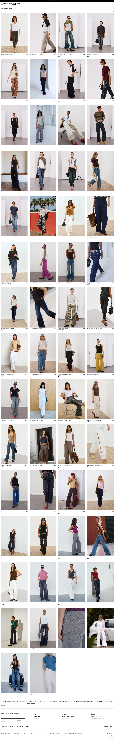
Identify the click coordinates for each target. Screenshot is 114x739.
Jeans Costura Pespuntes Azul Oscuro (36, 100)
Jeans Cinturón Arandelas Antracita (92, 54)
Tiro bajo (49, 11)
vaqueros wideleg (54, 701)
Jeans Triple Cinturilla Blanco (36, 420)
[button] (60, 4)
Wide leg (23, 11)
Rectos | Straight (32, 11)
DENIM (92, 701)
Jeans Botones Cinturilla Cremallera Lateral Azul (6, 283)
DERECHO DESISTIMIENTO (61, 733)
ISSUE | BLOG (37, 716)
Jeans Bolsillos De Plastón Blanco (7, 375)
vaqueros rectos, (71, 701)
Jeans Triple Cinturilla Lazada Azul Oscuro (7, 329)
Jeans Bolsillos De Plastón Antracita (64, 511)
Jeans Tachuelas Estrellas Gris (8, 420)
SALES (35, 718)
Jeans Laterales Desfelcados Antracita (93, 100)
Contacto (65, 718)
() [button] (104, 4)
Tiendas (92, 714)
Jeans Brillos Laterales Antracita (6, 557)
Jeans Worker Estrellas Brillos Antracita (37, 557)
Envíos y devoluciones (68, 716)
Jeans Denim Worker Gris (63, 557)
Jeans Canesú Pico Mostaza (93, 374)
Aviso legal (30, 733)
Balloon (10, 11)
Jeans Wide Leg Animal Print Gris (65, 420)
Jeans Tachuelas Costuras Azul (65, 282)
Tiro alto (64, 11)
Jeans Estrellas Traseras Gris (65, 648)
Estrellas (42, 11)
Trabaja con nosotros (96, 716)
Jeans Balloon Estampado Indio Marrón (7, 54)
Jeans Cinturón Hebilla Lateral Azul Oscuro (94, 511)
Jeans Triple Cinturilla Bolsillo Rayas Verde (65, 329)
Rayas (70, 11)
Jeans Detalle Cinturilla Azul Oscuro (93, 283)
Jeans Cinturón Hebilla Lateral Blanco (36, 694)
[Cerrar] (112, 1)
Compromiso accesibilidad (47, 733)
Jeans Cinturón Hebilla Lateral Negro (65, 375)
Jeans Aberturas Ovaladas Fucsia (37, 282)
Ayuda (64, 714)
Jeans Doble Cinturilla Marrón (36, 465)
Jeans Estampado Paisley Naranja (8, 100)
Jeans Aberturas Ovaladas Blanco (94, 465)
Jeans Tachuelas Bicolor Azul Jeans (64, 54)
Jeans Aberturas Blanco (92, 648)
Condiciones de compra (19, 733)
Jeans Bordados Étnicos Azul (7, 465)
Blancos (17, 11)
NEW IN (36, 714)
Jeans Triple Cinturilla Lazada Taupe (64, 466)
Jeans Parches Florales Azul (36, 374)
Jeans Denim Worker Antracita (7, 648)
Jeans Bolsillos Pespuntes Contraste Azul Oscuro (93, 237)
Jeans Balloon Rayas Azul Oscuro (94, 328)
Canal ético (37, 733)
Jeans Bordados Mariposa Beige (36, 54)
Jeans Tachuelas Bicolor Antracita (35, 511)
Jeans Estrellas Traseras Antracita (35, 603)
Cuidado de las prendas (97, 718)
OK (23, 717)
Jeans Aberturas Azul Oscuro (36, 328)
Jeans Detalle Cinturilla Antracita (92, 146)
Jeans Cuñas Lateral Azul (92, 557)
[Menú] (2, 4)
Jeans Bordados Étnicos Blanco (94, 420)
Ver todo (3, 11)
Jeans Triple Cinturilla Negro (64, 100)
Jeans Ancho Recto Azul (6, 693)
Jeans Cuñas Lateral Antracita (36, 648)
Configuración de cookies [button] (75, 733)
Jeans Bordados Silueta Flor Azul (8, 511)
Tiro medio (56, 11)
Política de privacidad (6, 733)
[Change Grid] (113, 11)
